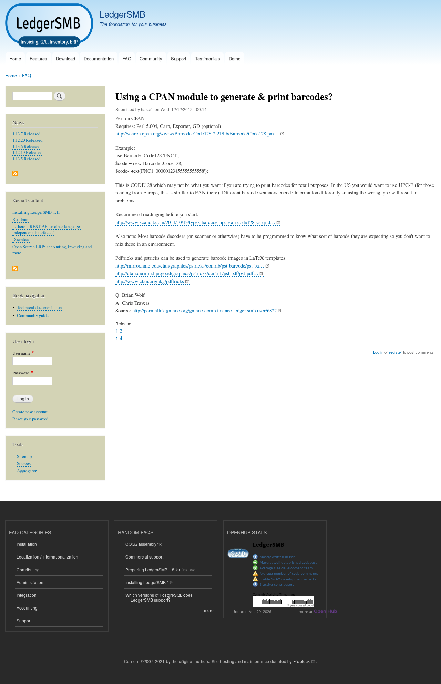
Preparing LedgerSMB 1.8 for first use (160, 569)
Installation (27, 544)
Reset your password (30, 419)
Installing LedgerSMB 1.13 (36, 212)
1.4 (118, 338)
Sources (24, 463)
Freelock (301, 661)
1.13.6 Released (26, 146)
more (209, 610)
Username (21, 353)
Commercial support (144, 557)
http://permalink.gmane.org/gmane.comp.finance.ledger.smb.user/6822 (204, 310)
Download (65, 58)
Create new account (30, 412)
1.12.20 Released (27, 140)
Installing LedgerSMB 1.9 (149, 582)
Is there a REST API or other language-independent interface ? (46, 229)
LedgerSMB (122, 14)
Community (151, 58)
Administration (30, 582)
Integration (27, 595)
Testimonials (207, 58)
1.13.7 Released (26, 134)
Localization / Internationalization (47, 557)
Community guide (33, 316)
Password (21, 373)
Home (15, 58)
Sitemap (24, 457)
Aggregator (27, 471)
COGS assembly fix (143, 544)
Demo (234, 58)
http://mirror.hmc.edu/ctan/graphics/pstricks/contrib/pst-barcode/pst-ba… (189, 265)
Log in (378, 352)
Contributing (28, 569)
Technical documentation (39, 307)
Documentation (99, 58)
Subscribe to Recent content (15, 269)
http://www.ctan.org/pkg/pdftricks (149, 281)
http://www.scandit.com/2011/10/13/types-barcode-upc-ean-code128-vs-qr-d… (195, 222)
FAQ (126, 58)
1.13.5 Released (26, 159)
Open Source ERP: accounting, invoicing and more (52, 250)
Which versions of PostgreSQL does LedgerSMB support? (159, 597)
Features (38, 58)
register (395, 352)
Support (178, 58)
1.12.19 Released (27, 152)
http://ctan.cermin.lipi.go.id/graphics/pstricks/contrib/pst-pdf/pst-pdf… (186, 273)
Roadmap (20, 219)
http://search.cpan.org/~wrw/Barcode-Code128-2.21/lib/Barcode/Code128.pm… (197, 133)
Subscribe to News (15, 174)
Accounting (27, 608)
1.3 (118, 330)
